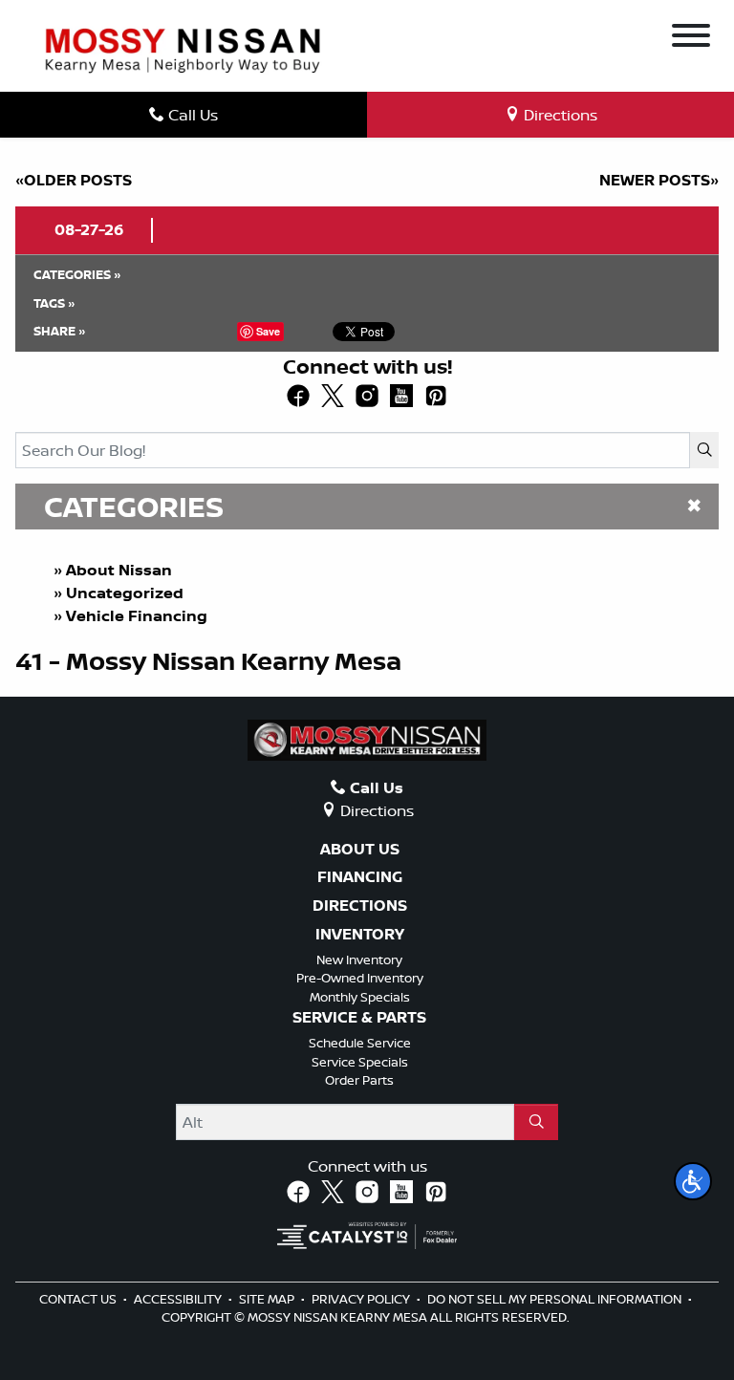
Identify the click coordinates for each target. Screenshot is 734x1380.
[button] (693, 1181)
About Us (359, 849)
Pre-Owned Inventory (359, 977)
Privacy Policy (362, 1298)
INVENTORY (359, 934)
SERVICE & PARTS (359, 1017)
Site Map (268, 1298)
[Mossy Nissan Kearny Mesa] (182, 48)
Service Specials (360, 1061)
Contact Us (79, 1298)
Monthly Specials (360, 996)
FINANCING (359, 877)
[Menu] (691, 38)
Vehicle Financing (136, 615)
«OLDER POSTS (73, 179)
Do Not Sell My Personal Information (555, 1298)
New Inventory (359, 959)
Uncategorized (125, 592)
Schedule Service (360, 1042)
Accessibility (179, 1298)
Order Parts (359, 1080)
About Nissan (119, 569)
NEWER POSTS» (659, 179)
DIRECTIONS (360, 906)
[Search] (704, 450)
